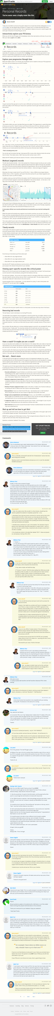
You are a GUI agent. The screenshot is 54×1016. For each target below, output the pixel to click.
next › (28, 996)
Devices (27, 1005)
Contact (24, 1011)
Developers (17, 1011)
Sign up (45, 1)
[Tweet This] (50, 22)
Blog (9, 5)
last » (34, 996)
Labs (21, 1011)
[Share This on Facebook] (48, 22)
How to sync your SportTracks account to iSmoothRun (14, 431)
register (39, 476)
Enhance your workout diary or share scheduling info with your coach (17, 429)
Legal (28, 1011)
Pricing (32, 1005)
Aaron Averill (11, 22)
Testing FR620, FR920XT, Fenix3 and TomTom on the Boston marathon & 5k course (21, 427)
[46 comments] (46, 22)
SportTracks (9, 1)
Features (12, 1005)
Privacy (31, 1011)
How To (4, 8)
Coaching (17, 1005)
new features (11, 8)
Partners (12, 1011)
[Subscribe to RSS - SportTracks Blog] (2, 4)
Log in (51, 1)
